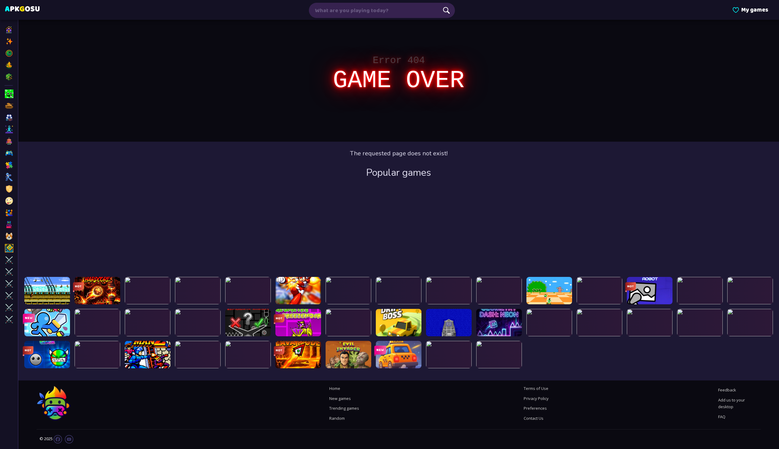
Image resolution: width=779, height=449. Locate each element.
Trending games (344, 408)
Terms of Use (536, 388)
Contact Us (533, 418)
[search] (446, 10)
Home (334, 388)
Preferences (535, 408)
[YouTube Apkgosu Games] (68, 439)
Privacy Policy (536, 398)
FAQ (721, 416)
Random (337, 418)
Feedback (727, 390)
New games (340, 398)
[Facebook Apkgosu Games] (58, 439)
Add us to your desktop (731, 403)
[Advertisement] (398, 228)
